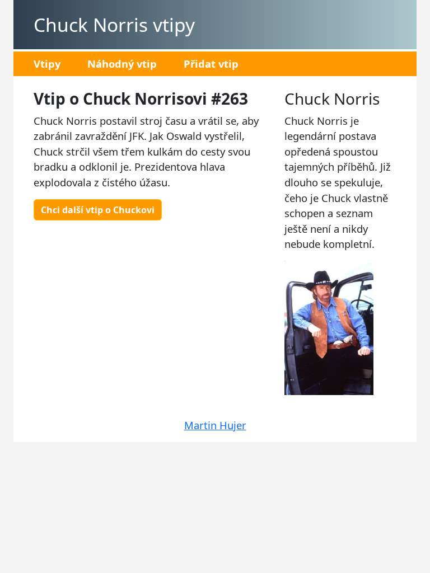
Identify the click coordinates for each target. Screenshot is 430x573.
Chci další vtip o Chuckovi (98, 210)
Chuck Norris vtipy (114, 24)
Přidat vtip (211, 64)
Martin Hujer (215, 425)
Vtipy (47, 64)
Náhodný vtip (122, 64)
